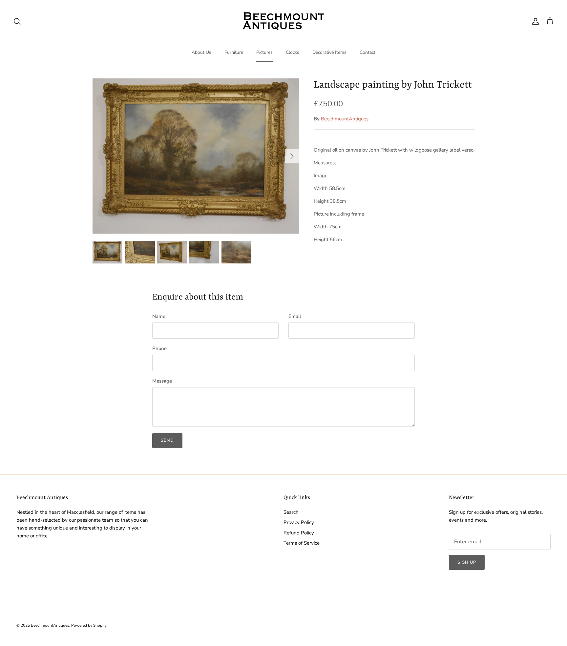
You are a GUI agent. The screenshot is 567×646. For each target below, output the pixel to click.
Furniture (233, 52)
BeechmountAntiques (344, 118)
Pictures (264, 52)
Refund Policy (299, 533)
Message (162, 381)
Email (294, 316)
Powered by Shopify (89, 625)
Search (291, 512)
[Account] (534, 21)
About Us (201, 52)
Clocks (292, 52)
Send (167, 440)
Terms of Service (302, 543)
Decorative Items (329, 52)
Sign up (466, 562)
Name (158, 316)
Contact (367, 52)
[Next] (292, 156)
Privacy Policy (299, 522)
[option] (196, 156)
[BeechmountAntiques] (283, 21)
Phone (159, 348)
